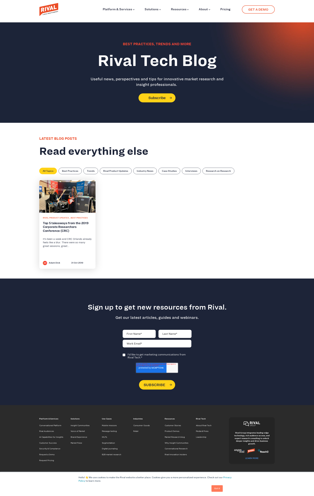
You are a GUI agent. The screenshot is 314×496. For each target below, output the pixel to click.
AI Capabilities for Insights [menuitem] (51, 437)
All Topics (48, 171)
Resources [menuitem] (170, 419)
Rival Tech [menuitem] (201, 419)
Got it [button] (217, 488)
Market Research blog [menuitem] (175, 437)
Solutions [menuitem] (75, 419)
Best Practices (70, 171)
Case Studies (169, 171)
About (203, 9)
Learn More (252, 458)
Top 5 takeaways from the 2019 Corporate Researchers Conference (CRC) (65, 227)
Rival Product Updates (115, 171)
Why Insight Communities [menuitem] (176, 443)
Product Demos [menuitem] (172, 431)
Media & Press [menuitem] (202, 431)
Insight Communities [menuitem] (80, 425)
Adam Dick (54, 262)
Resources (178, 9)
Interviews (191, 171)
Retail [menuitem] (135, 431)
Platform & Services (117, 9)
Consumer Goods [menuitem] (141, 425)
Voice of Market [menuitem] (78, 431)
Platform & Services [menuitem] (48, 419)
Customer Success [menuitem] (48, 443)
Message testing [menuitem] (109, 431)
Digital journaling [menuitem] (110, 449)
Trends (91, 171)
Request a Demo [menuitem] (47, 455)
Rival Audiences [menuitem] (46, 431)
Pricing (225, 9)
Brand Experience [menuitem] (79, 437)
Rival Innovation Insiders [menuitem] (176, 455)
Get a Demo (258, 9)
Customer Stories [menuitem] (173, 425)
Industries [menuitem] (138, 419)
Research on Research (218, 171)
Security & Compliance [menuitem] (49, 449)
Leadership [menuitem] (201, 437)
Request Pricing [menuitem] (46, 460)
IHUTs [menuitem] (104, 437)
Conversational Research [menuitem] (176, 449)
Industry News (145, 171)
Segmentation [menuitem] (108, 443)
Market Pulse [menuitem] (76, 443)
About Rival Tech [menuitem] (203, 425)
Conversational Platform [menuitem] (50, 425)
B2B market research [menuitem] (111, 455)
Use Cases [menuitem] (107, 419)
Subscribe (157, 97)
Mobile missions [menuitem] (109, 425)
